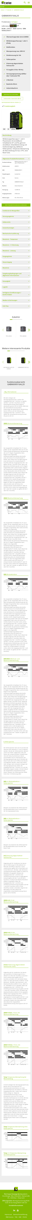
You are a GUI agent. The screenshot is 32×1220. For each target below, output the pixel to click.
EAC (4, 129)
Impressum (8, 1214)
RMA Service (10, 1217)
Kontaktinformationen (16, 1205)
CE (8, 129)
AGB (20, 1217)
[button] (11, 319)
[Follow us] (14, 1210)
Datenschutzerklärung (20, 1214)
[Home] (6, 2)
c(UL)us (13, 129)
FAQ (16, 1217)
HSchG (25, 1217)
